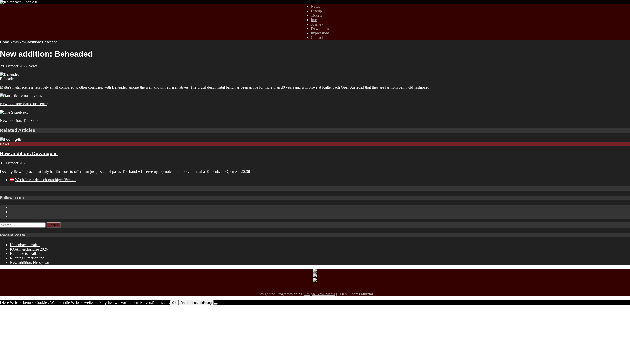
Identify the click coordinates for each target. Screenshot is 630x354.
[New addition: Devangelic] (11, 139)
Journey (317, 24)
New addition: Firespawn (29, 262)
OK (174, 303)
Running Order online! (27, 258)
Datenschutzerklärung (196, 303)
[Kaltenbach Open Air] (18, 2)
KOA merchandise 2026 (29, 249)
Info (314, 20)
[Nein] (216, 304)
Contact (317, 37)
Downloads (320, 29)
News (315, 6)
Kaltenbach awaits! (25, 245)
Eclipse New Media (319, 294)
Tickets (316, 15)
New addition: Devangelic (29, 153)
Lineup (316, 11)
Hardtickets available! (27, 253)
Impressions (320, 33)
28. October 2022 (13, 66)
